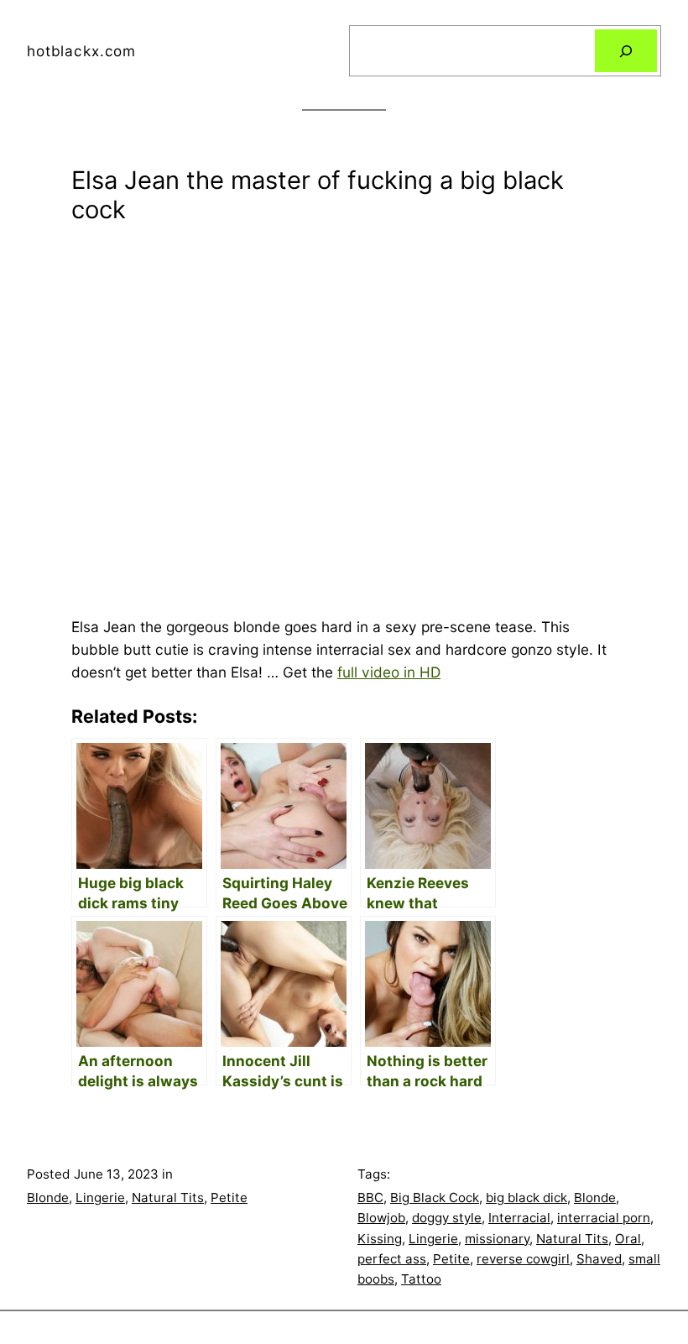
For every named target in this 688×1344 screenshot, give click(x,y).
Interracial (519, 1218)
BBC (370, 1197)
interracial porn (603, 1218)
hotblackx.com (81, 51)
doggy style (447, 1218)
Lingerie (100, 1197)
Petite (229, 1197)
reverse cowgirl (523, 1259)
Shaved (599, 1259)
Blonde (48, 1197)
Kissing (379, 1239)
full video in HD (388, 672)
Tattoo (421, 1279)
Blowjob (381, 1218)
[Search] (626, 50)
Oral (628, 1239)
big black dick (526, 1197)
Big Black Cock (434, 1197)
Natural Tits (168, 1197)
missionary (497, 1239)
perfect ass (391, 1259)
